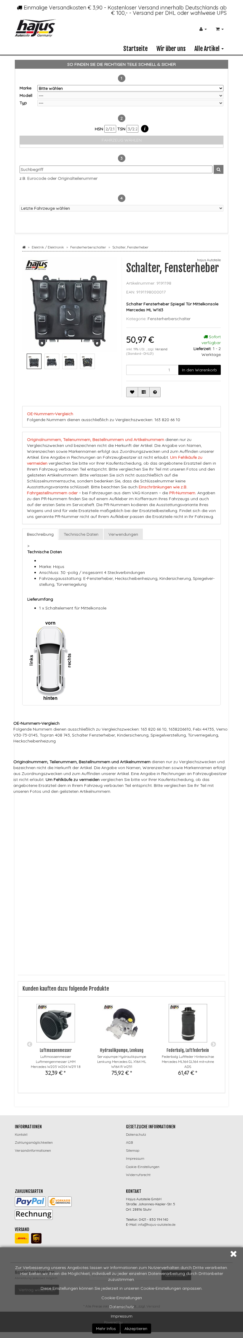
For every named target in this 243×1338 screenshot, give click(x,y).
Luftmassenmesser (56, 1050)
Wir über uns (171, 48)
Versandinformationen (33, 1150)
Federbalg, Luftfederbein (188, 1050)
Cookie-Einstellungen (121, 1297)
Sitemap (132, 1150)
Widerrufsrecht (138, 1174)
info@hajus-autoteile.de (156, 1224)
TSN (122, 128)
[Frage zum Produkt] (155, 392)
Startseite (135, 48)
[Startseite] (23, 247)
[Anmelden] (203, 29)
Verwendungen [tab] (123, 534)
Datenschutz (121, 1306)
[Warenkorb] (219, 29)
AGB (129, 1142)
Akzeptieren (135, 1328)
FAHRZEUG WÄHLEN (122, 140)
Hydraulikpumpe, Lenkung (121, 1050)
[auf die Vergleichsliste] (144, 392)
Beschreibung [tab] (40, 534)
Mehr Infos (106, 1328)
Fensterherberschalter (169, 318)
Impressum (121, 1316)
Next (213, 1044)
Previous (30, 1044)
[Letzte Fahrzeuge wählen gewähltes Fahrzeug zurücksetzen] (121, 208)
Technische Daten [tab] (81, 534)
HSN (99, 128)
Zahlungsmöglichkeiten (34, 1142)
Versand (161, 349)
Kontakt (21, 1134)
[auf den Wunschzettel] (132, 392)
